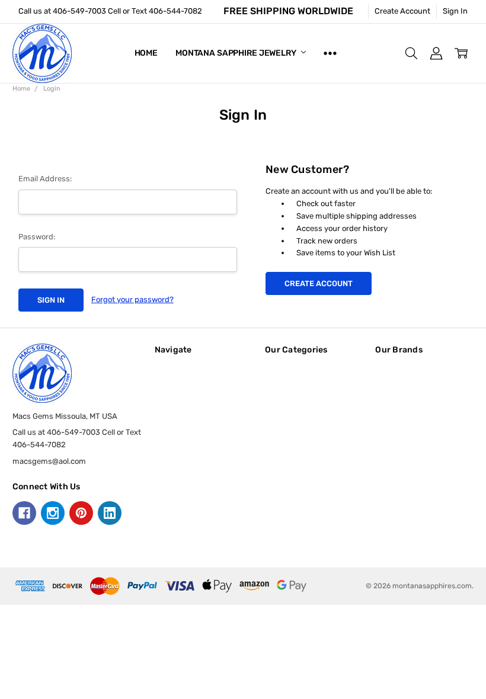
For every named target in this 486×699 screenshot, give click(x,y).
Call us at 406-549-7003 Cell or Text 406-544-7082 (110, 11)
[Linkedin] (110, 513)
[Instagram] (53, 513)
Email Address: (45, 178)
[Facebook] (24, 513)
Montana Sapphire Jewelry (236, 53)
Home (146, 53)
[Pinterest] (81, 513)
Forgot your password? (132, 299)
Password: (36, 236)
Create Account (402, 11)
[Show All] (330, 53)
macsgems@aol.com (49, 461)
